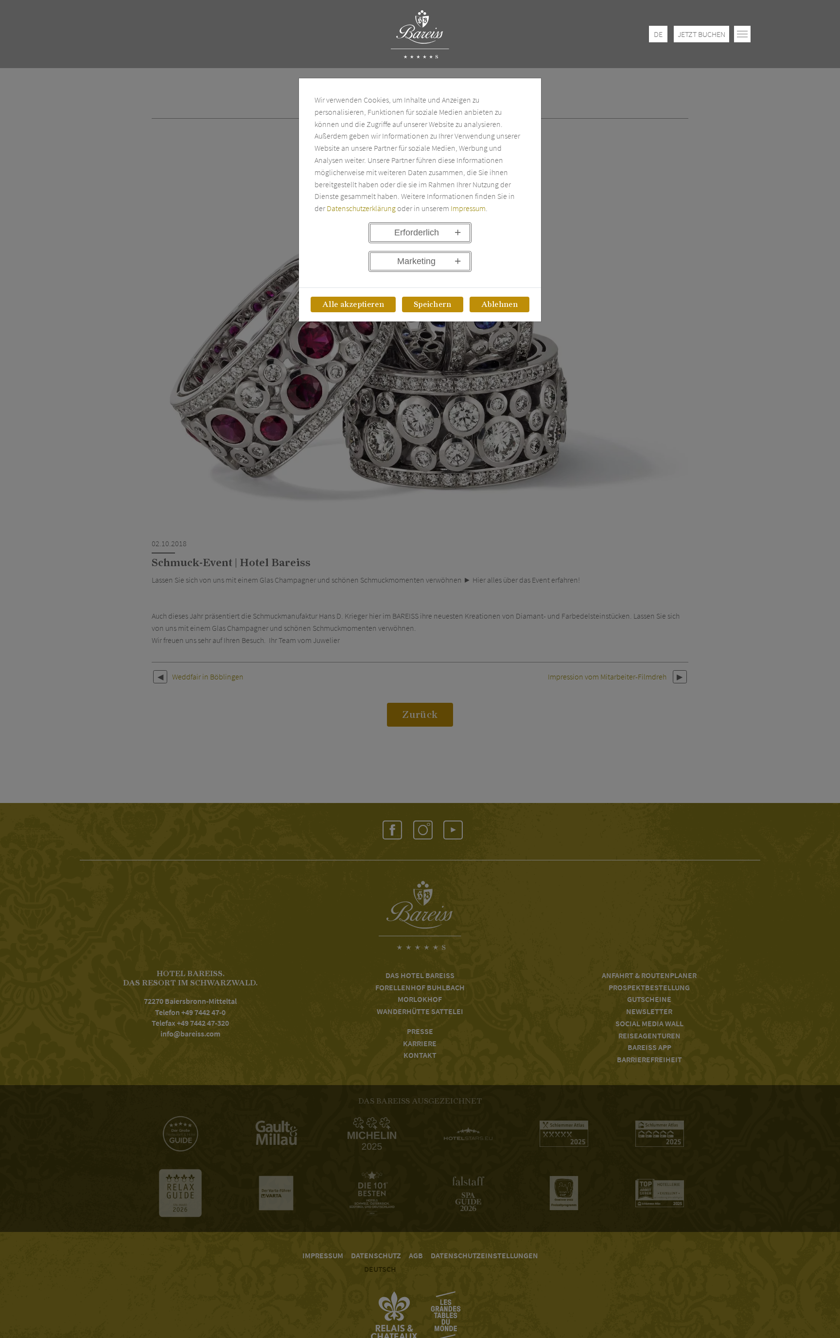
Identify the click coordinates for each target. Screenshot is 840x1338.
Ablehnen (499, 304)
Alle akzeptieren (353, 304)
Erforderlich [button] (416, 232)
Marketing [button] (416, 261)
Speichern (433, 304)
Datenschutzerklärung (361, 208)
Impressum (468, 208)
